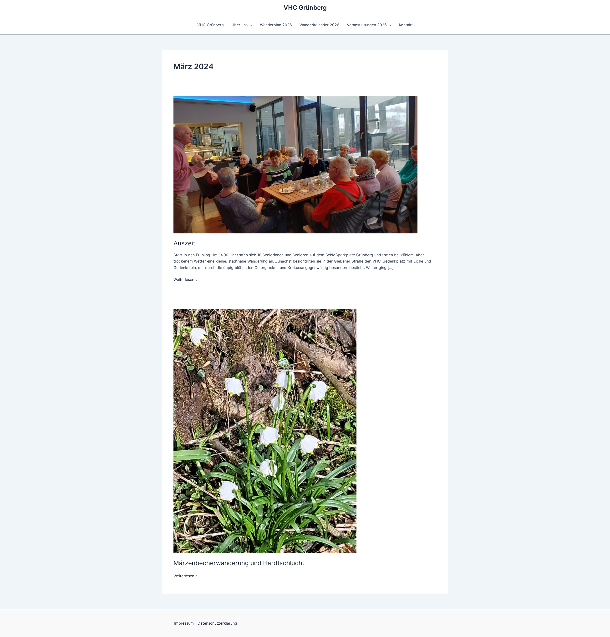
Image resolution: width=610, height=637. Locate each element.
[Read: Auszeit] (295, 164)
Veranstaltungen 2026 (367, 24)
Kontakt (406, 24)
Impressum (184, 623)
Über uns (239, 24)
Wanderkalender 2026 (319, 24)
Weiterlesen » (185, 279)
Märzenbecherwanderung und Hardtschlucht (238, 563)
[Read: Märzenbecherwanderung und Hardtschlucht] (264, 430)
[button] (250, 24)
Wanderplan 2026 (276, 24)
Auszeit (184, 243)
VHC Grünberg (305, 7)
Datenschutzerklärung (217, 623)
